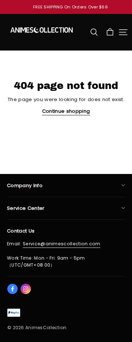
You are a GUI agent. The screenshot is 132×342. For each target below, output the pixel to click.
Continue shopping (66, 111)
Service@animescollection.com (61, 244)
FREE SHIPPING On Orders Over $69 (70, 7)
